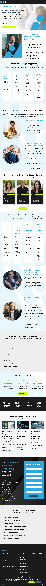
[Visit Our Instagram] (5, 553)
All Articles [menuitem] (33, 555)
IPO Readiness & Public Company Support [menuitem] (24, 567)
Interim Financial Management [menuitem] (22, 555)
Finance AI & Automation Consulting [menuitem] (24, 553)
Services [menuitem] (22, 550)
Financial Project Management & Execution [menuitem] (24, 572)
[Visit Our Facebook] (9, 553)
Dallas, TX (4, 565)
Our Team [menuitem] (40, 553)
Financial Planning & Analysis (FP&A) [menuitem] (23, 561)
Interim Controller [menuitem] (23, 559)
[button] (23, 345)
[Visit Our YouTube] (7, 553)
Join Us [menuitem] (40, 555)
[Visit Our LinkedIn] (3, 553)
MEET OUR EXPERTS (23, 208)
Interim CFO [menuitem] (22, 557)
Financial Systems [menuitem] (23, 569)
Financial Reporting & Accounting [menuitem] (23, 564)
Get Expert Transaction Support (9, 27)
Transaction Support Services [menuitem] (23, 574)
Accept (31, 582)
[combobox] (34, 478)
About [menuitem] (40, 550)
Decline (38, 582)
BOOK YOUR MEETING (34, 495)
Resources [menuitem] (33, 550)
